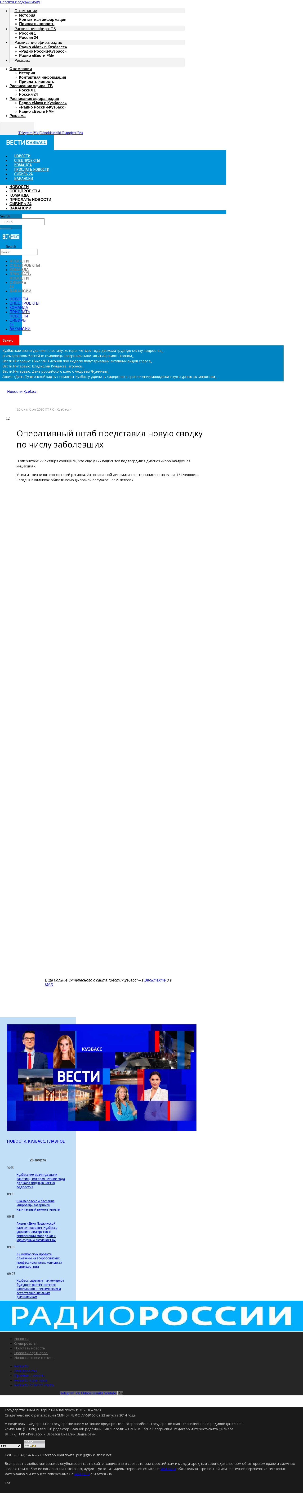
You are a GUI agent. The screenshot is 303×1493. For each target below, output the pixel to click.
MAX (49, 984)
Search (5, 216)
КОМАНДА (19, 195)
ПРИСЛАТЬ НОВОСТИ (30, 200)
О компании (25, 10)
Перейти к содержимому (20, 2)
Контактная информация (42, 20)
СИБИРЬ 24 (20, 204)
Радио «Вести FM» (36, 56)
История (27, 15)
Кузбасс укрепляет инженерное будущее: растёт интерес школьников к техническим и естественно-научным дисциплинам (40, 1289)
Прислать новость (36, 82)
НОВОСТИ (19, 187)
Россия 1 (27, 33)
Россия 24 (28, 94)
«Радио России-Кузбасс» (43, 51)
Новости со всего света (33, 1357)
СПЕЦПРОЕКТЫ (24, 191)
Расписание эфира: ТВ (35, 28)
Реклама (22, 60)
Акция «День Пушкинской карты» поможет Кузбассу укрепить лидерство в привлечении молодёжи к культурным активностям (37, 1232)
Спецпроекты (25, 1343)
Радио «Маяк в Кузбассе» (43, 47)
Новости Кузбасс (21, 391)
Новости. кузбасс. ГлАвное (36, 1141)
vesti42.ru (168, 1468)
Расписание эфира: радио (38, 42)
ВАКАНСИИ (23, 179)
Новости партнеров (31, 1352)
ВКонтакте (155, 980)
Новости (21, 1338)
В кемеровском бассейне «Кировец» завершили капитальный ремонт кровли (38, 1206)
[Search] (6, 228)
